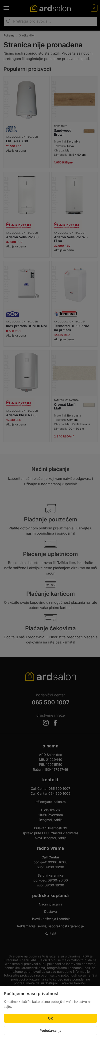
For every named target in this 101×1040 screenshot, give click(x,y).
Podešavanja (50, 1030)
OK (50, 1018)
